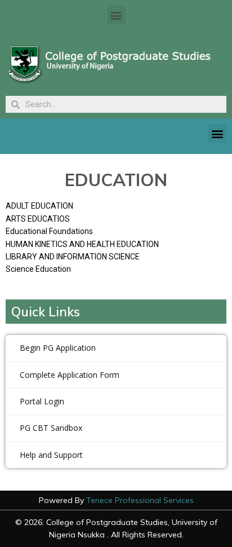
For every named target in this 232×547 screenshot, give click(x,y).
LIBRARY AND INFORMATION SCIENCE (73, 256)
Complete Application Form (69, 374)
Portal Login (42, 401)
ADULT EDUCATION (39, 205)
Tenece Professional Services (140, 500)
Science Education (38, 269)
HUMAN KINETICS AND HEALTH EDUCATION (82, 244)
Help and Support (51, 454)
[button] (116, 15)
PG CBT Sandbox (51, 427)
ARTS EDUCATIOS (38, 218)
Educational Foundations (49, 231)
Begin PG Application (58, 347)
